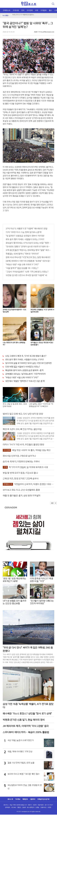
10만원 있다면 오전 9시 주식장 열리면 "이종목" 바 (26, 275)
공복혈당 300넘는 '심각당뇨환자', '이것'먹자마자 (25, 374)
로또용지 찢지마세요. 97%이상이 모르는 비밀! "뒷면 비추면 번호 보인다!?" (28, 243)
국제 (36, 10)
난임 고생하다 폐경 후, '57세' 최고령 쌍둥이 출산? (25, 356)
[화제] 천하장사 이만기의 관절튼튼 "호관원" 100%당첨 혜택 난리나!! (28, 261)
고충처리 (32, 799)
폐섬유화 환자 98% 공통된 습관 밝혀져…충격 (24, 370)
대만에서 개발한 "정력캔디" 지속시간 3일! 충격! (25, 381)
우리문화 (43, 10)
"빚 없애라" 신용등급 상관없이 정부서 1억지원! (25, 236)
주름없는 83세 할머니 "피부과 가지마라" (22, 254)
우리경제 (30, 10)
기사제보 (17, 799)
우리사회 (16, 10)
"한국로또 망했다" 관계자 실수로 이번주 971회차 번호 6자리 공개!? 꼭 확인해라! (28, 246)
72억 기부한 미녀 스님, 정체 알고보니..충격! (24, 232)
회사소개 (10, 799)
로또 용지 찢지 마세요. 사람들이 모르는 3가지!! (25, 239)
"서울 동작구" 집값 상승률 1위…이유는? (22, 268)
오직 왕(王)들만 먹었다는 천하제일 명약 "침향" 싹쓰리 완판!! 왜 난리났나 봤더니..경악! (28, 250)
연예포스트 (6, 10)
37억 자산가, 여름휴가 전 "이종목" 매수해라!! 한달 (26, 228)
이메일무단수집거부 (43, 799)
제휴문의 (25, 799)
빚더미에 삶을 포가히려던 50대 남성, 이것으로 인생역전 (28, 363)
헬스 (50, 10)
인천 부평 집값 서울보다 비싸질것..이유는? (22, 367)
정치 (22, 10)
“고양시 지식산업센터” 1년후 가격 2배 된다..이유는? (27, 272)
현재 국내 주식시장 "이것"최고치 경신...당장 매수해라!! (28, 257)
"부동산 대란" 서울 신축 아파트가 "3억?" (22, 264)
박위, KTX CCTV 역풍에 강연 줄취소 (23, 14)
